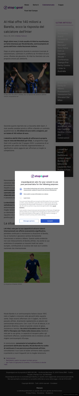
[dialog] (39, 198)
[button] (39, 198)
